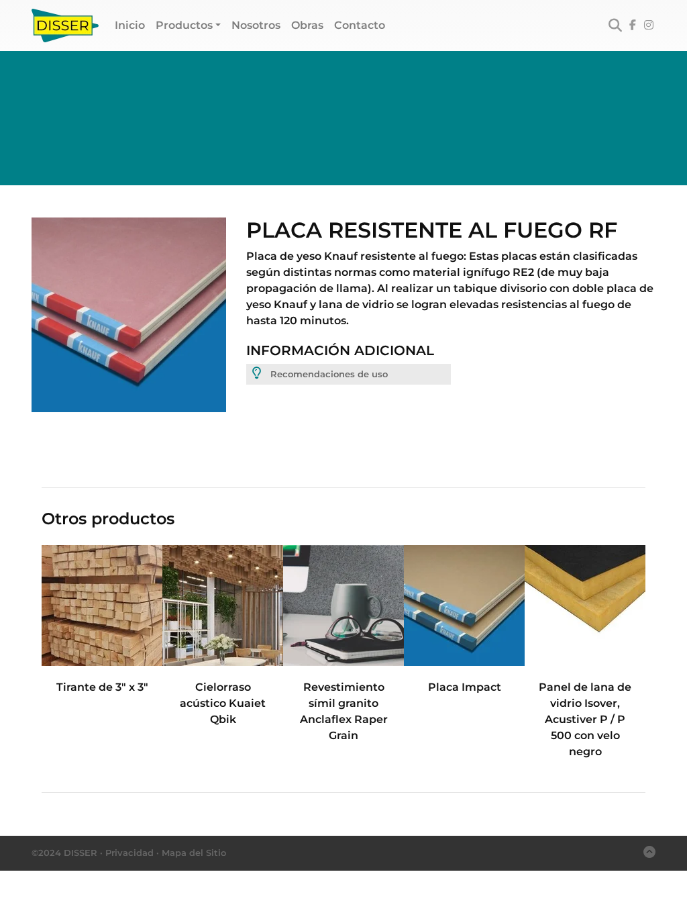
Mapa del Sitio (194, 852)
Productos (184, 25)
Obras (307, 25)
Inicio (132, 25)
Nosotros (255, 25)
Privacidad (129, 852)
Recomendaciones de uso (328, 374)
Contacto (359, 25)
